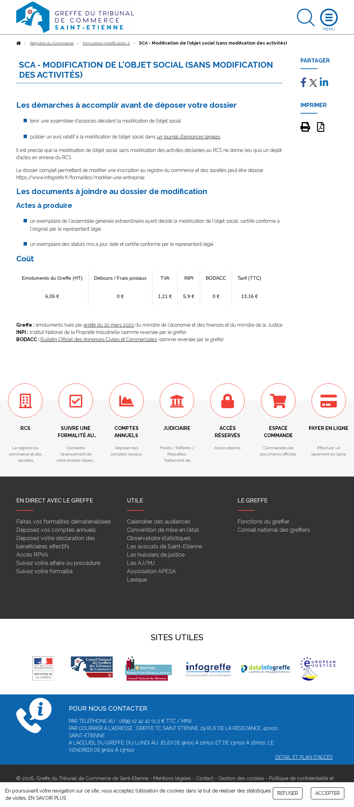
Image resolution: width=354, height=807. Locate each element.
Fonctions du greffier (263, 521)
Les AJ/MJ (141, 563)
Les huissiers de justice (156, 554)
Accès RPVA (32, 554)
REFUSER (287, 793)
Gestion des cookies (241, 778)
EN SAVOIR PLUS (47, 798)
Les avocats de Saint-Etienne (164, 546)
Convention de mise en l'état (163, 530)
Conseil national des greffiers (273, 530)
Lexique (137, 579)
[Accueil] (18, 43)
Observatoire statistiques (159, 538)
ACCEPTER (327, 793)
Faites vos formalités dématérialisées (63, 521)
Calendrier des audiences (158, 521)
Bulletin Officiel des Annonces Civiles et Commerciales (98, 339)
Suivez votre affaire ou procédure (58, 563)
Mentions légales (172, 778)
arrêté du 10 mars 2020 (109, 325)
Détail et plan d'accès (304, 757)
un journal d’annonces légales (188, 137)
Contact (204, 778)
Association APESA (151, 571)
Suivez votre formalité (44, 571)
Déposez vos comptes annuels (56, 530)
